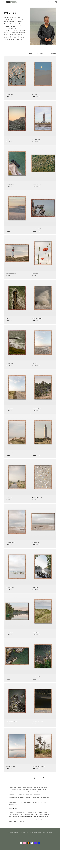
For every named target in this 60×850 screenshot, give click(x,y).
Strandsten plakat (10, 94)
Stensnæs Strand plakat (37, 721)
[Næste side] (48, 777)
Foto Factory (27, 846)
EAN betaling (33, 832)
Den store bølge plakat (37, 318)
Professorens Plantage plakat (38, 766)
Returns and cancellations (45, 832)
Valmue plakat (35, 273)
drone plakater (39, 817)
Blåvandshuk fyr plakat (37, 453)
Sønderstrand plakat (10, 408)
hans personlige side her (16, 821)
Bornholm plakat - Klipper (11, 721)
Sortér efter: (29, 53)
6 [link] (34, 777)
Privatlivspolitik (24, 832)
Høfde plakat (8, 318)
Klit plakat (8, 139)
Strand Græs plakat (10, 587)
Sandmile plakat (9, 229)
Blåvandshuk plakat (10, 453)
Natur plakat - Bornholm (37, 229)
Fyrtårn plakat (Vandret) (11, 273)
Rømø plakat (35, 363)
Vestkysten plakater (27, 817)
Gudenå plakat (35, 587)
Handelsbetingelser (13, 832)
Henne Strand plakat (10, 542)
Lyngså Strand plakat (10, 766)
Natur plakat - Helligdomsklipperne (39, 677)
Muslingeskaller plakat (37, 497)
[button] (3, 2)
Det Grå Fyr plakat (36, 139)
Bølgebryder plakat (10, 184)
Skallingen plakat (10, 497)
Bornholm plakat (9, 677)
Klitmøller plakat (35, 632)
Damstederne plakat (36, 184)
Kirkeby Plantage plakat (37, 408)
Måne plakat (34, 94)
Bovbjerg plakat (9, 363)
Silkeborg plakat (9, 632)
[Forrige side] (12, 777)
